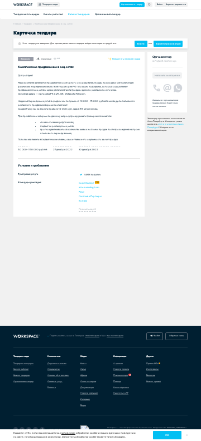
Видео (83, 405)
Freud (81, 191)
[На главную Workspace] (27, 336)
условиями (68, 433)
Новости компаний (89, 393)
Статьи (83, 369)
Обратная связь (176, 336)
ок (167, 435)
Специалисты (53, 369)
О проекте (118, 363)
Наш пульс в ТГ (120, 393)
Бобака (83, 200)
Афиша (83, 375)
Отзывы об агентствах (58, 375)
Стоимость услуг (55, 381)
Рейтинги (51, 387)
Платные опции (120, 375)
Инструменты (152, 369)
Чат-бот (156, 336)
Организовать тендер (131, 4)
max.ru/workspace (115, 336)
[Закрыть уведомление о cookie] (186, 435)
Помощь (117, 381)
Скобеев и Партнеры (90, 196)
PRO (97, 182)
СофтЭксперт (86, 183)
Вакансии (150, 375)
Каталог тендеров (79, 14)
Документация (87, 387)
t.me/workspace (92, 336)
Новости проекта (121, 369)
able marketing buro (89, 187)
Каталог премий (153, 381)
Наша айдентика (121, 387)
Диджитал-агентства (56, 363)
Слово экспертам (88, 381)
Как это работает (53, 14)
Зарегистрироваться (176, 4)
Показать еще (87, 209)
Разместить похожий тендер (126, 58)
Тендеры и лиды (49, 4)
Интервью (85, 399)
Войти (159, 4)
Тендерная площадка (26, 14)
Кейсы (83, 363)
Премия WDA (152, 363)
